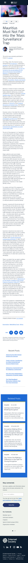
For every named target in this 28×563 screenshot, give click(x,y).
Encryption (6, 324)
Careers (5, 559)
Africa (21, 324)
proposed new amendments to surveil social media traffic (13, 127)
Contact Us (19, 557)
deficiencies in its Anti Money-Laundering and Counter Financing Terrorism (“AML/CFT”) (14, 280)
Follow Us (11, 559)
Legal (18, 555)
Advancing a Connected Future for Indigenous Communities (14, 368)
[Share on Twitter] (16, 333)
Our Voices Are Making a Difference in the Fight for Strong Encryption (13, 459)
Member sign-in (7, 515)
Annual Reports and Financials (14, 556)
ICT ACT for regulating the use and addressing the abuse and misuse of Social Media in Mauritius (14, 71)
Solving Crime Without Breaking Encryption (12, 409)
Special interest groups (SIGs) (10, 522)
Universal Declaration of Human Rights (13, 104)
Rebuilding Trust (14, 324)
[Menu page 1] (12, 530)
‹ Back (6, 332)
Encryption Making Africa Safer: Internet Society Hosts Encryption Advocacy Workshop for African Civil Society (13, 433)
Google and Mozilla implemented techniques (12, 238)
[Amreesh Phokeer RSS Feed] (10, 52)
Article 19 (11, 103)
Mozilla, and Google (20, 80)
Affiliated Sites (19, 559)
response (5, 65)
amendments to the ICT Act (10, 119)
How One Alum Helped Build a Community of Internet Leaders (14, 374)
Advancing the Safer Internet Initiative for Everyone (13, 355)
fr (11, 21)
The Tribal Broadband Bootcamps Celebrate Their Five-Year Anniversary (13, 381)
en (6, 21)
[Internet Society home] (14, 3)
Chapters (5, 520)
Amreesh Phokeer (16, 47)
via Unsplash (19, 318)
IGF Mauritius (13, 64)
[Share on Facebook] (11, 333)
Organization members (9, 525)
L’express (10, 58)
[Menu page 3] (15, 530)
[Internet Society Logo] (10, 540)
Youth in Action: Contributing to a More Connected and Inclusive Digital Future (14, 362)
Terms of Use (11, 555)
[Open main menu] (5, 2)
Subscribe (11, 505)
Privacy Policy (17, 500)
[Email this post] (21, 333)
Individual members (8, 518)
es (16, 21)
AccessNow (11, 80)
